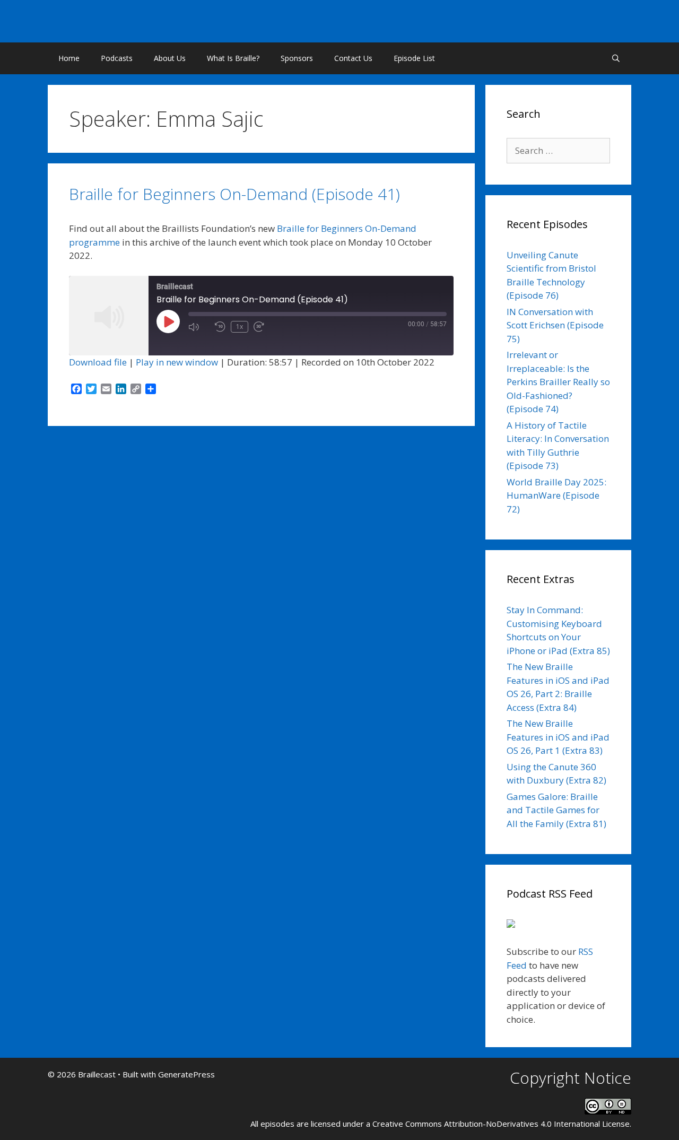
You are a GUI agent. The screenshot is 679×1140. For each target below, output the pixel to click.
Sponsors (297, 58)
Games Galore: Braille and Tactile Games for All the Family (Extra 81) (556, 810)
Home (69, 58)
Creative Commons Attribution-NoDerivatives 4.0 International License (501, 1123)
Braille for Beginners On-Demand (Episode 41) (234, 194)
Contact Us (353, 58)
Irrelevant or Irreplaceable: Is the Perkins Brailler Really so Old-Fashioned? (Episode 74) (558, 382)
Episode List (414, 58)
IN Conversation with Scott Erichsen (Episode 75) (555, 325)
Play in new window (177, 362)
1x (239, 326)
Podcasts (117, 58)
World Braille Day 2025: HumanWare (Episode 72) (556, 495)
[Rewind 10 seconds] (220, 326)
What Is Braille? (233, 58)
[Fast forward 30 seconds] (264, 326)
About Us (170, 58)
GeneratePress (186, 1074)
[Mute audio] (199, 326)
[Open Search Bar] (615, 58)
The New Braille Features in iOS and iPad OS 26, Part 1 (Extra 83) (558, 736)
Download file (98, 362)
